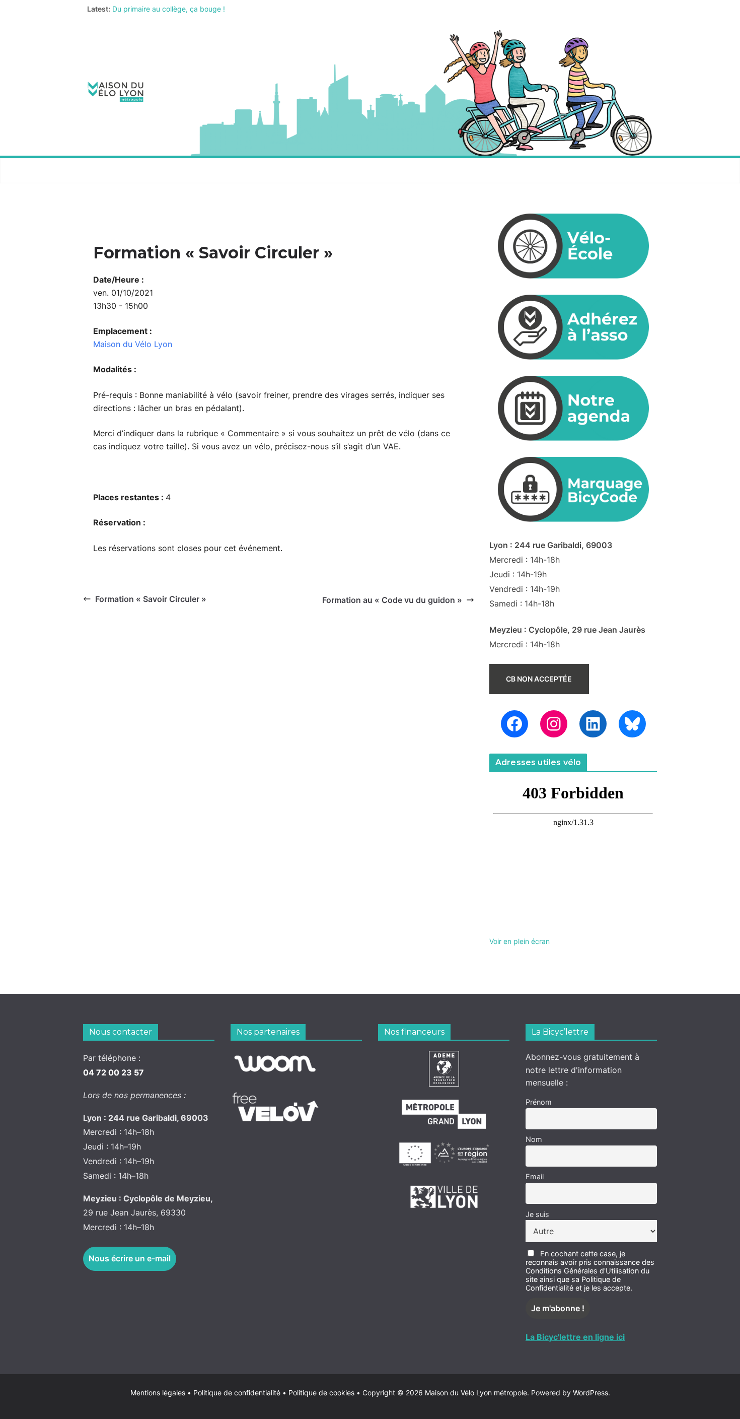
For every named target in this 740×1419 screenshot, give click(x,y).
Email (535, 1176)
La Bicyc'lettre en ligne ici (575, 1337)
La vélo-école (357, 170)
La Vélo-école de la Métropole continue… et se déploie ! (203, 7)
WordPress (590, 1392)
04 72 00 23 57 (113, 1072)
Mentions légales (160, 1392)
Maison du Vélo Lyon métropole (476, 1392)
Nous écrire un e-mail (130, 1258)
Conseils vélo (277, 170)
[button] (154, 171)
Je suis (537, 1214)
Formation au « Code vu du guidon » (392, 600)
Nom (534, 1139)
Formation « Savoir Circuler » (150, 599)
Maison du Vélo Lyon (132, 344)
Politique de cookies (318, 1392)
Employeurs (433, 170)
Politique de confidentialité (237, 1392)
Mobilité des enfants (522, 170)
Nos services (199, 170)
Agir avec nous (120, 170)
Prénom (539, 1102)
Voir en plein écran (519, 941)
